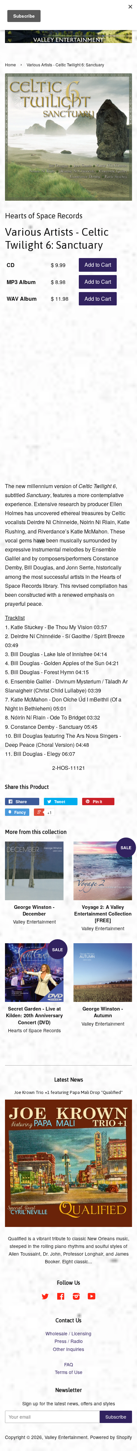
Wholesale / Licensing (68, 1333)
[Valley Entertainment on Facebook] (61, 1297)
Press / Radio (69, 1341)
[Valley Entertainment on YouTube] (91, 1297)
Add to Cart (97, 264)
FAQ (68, 1364)
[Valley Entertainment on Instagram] (76, 1297)
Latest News (68, 1080)
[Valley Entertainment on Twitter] (45, 1297)
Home (10, 64)
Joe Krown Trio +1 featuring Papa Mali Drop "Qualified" (68, 1092)
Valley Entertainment (66, 1437)
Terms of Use (68, 1372)
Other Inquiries (68, 1349)
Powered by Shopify (111, 1437)
